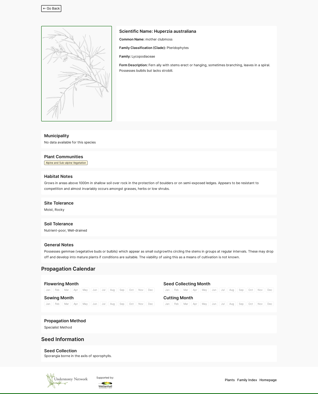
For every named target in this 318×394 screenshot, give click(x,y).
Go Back (53, 8)
